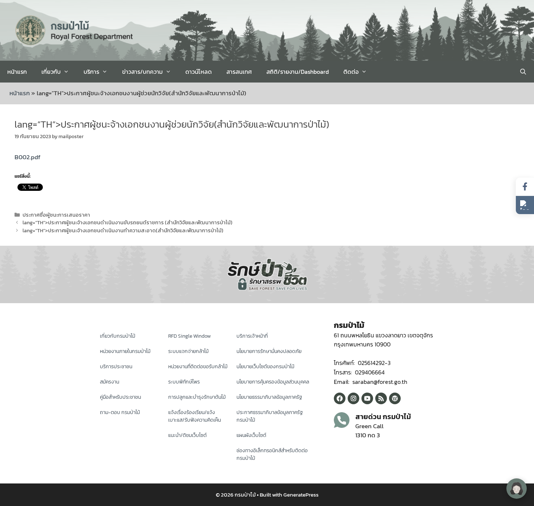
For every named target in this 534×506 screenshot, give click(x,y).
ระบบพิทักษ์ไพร (184, 382)
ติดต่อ (351, 71)
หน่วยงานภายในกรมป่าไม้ (125, 351)
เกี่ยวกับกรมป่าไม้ (117, 336)
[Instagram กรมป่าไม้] (353, 398)
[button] (525, 205)
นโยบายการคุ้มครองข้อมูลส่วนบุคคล (272, 382)
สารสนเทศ (239, 71)
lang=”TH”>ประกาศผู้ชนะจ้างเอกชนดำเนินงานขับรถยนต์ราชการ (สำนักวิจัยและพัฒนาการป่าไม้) (127, 222)
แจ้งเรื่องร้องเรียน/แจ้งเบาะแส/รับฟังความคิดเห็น (194, 416)
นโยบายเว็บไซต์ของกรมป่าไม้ (265, 366)
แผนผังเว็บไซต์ (251, 435)
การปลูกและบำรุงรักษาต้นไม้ (197, 397)
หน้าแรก (17, 71)
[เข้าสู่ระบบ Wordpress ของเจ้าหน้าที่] (395, 398)
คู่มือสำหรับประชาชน (120, 397)
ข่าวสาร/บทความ (142, 71)
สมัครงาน (109, 382)
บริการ (91, 71)
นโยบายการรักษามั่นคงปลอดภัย (269, 351)
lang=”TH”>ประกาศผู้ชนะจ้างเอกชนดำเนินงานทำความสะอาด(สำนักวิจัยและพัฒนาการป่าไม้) (123, 230)
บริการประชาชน (116, 366)
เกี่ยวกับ (51, 71)
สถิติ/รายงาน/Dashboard (297, 71)
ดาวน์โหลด (198, 71)
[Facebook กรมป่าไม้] (339, 398)
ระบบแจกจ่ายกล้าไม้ (188, 351)
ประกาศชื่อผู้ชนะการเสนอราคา (56, 215)
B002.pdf (27, 157)
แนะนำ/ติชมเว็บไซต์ (187, 435)
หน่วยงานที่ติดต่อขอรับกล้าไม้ (197, 366)
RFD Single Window (189, 336)
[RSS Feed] (381, 398)
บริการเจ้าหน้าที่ (252, 336)
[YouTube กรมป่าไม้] (367, 398)
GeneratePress (301, 494)
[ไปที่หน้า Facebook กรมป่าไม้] (525, 186)
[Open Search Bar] (523, 72)
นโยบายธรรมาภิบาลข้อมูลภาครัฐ (269, 397)
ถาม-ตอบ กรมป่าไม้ (120, 412)
